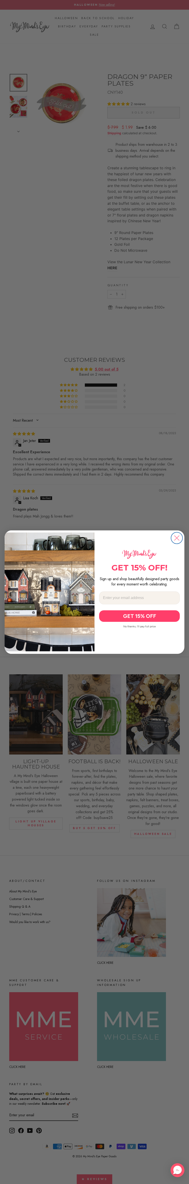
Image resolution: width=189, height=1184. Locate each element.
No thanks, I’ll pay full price (139, 626)
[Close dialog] (177, 538)
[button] (177, 1170)
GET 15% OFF (139, 616)
